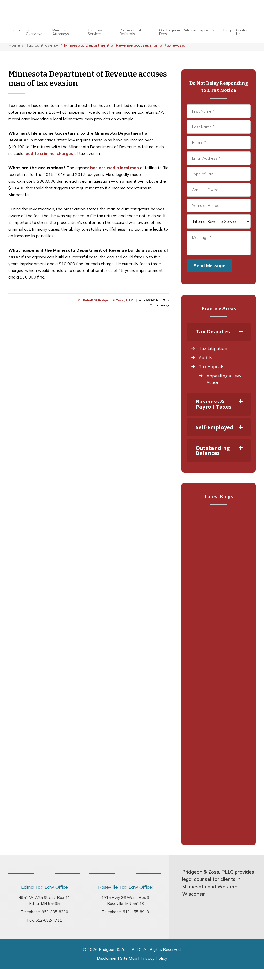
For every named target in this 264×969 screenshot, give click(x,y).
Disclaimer (107, 958)
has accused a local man (114, 167)
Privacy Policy (154, 958)
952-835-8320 (55, 911)
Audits (205, 357)
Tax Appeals (211, 366)
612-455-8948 (136, 911)
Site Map (128, 958)
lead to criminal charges (48, 153)
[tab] (219, 332)
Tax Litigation (213, 348)
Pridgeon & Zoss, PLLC (132, 10)
